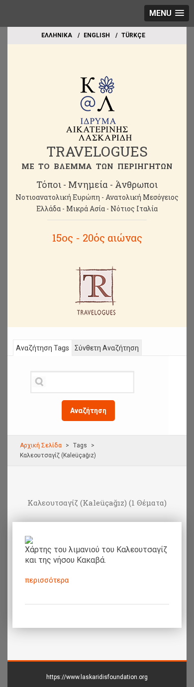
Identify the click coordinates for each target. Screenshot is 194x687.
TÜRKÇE (133, 35)
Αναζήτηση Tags (42, 348)
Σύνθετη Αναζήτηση (107, 348)
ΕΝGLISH (97, 35)
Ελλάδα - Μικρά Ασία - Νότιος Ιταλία (97, 208)
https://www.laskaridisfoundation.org (97, 677)
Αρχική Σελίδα (41, 445)
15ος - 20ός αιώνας (97, 237)
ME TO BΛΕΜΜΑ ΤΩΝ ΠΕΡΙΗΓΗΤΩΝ (97, 166)
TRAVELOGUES (97, 151)
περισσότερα (47, 580)
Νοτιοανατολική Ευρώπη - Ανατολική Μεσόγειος (97, 197)
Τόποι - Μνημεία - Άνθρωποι (97, 184)
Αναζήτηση (88, 411)
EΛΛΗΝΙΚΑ (56, 35)
